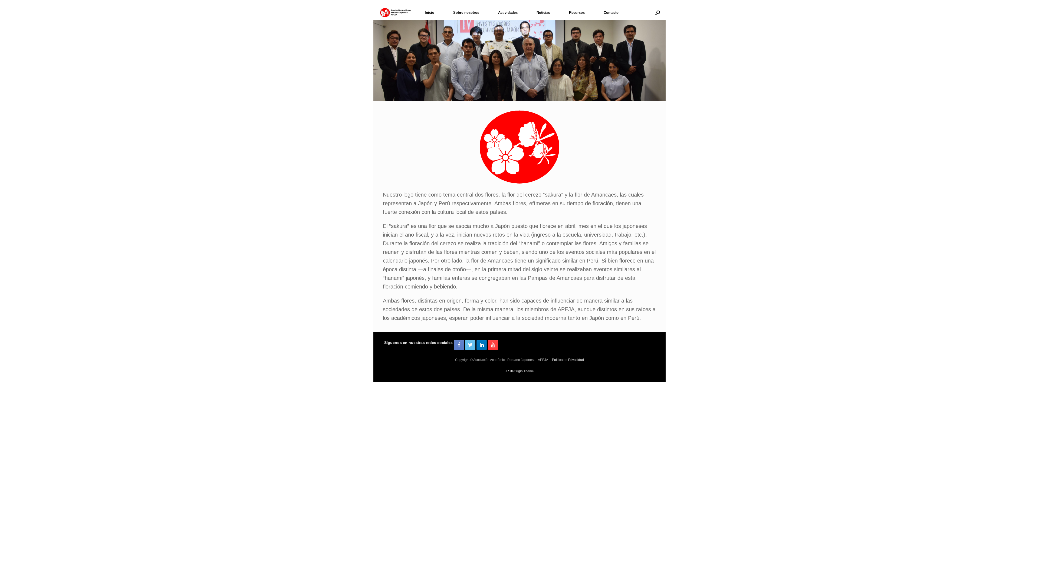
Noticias (543, 13)
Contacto (611, 13)
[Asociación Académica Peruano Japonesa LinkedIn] (481, 345)
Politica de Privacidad (568, 359)
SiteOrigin (515, 371)
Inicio (429, 13)
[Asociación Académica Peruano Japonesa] (395, 12)
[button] (658, 12)
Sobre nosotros (466, 13)
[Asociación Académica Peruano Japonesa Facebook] (459, 345)
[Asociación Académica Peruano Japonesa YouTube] (493, 345)
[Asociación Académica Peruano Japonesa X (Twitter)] (470, 345)
